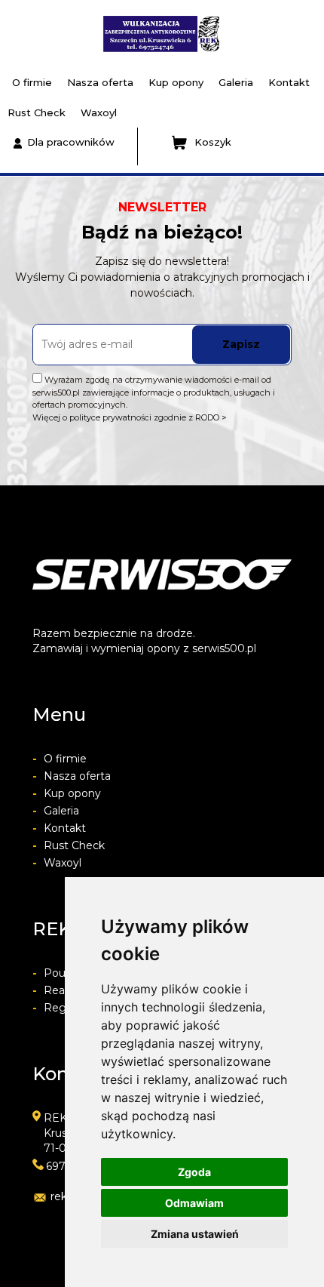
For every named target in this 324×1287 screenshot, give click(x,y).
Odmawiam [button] (194, 1202)
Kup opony (175, 82)
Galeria (236, 82)
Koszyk (212, 142)
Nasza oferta (100, 82)
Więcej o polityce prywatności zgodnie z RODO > (129, 417)
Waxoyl (99, 112)
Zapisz (241, 344)
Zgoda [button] (194, 1171)
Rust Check (37, 112)
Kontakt (289, 82)
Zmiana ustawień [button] (195, 1233)
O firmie (32, 82)
